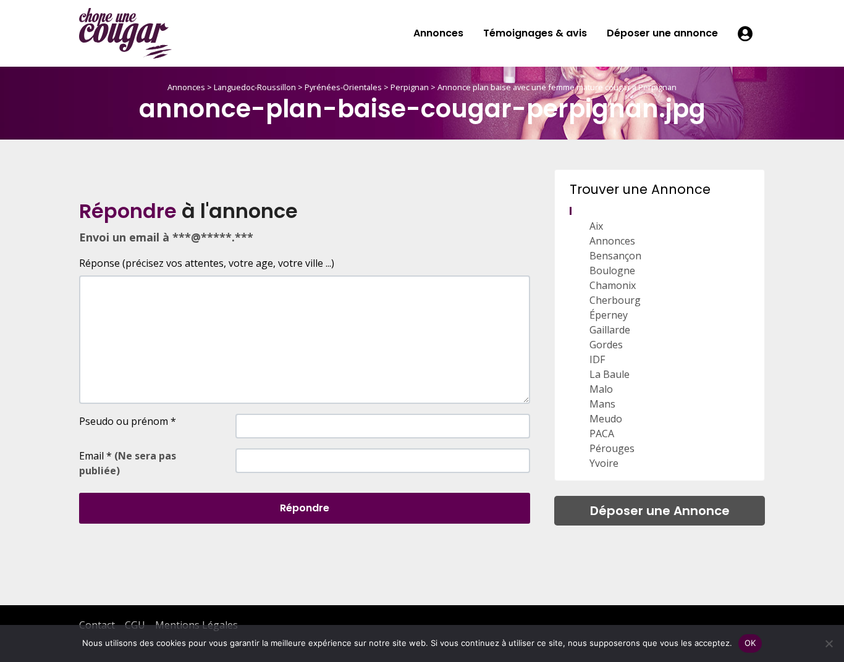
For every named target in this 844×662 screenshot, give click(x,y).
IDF (597, 359)
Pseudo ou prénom (127, 421)
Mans (602, 404)
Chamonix (612, 285)
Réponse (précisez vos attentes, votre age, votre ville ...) (206, 263)
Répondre (304, 508)
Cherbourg (615, 300)
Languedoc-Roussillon (255, 87)
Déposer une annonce (662, 33)
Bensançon (615, 255)
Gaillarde (609, 330)
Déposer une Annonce (660, 510)
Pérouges (612, 448)
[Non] (828, 643)
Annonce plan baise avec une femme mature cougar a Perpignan (557, 87)
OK (750, 643)
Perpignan (409, 87)
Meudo (605, 418)
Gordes (606, 344)
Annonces (438, 33)
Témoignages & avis (535, 33)
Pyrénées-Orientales (343, 87)
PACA (601, 433)
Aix (596, 226)
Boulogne (612, 270)
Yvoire (603, 463)
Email (127, 463)
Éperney (608, 315)
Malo (601, 389)
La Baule (609, 374)
